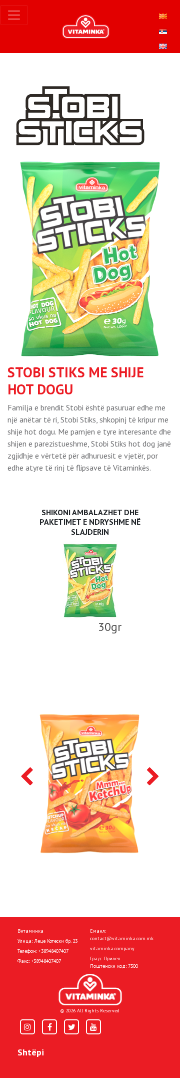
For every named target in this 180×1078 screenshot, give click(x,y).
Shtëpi (31, 1052)
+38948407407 (53, 951)
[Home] (90, 989)
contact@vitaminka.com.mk (122, 938)
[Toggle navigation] (14, 15)
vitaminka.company (112, 948)
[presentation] (27, 777)
